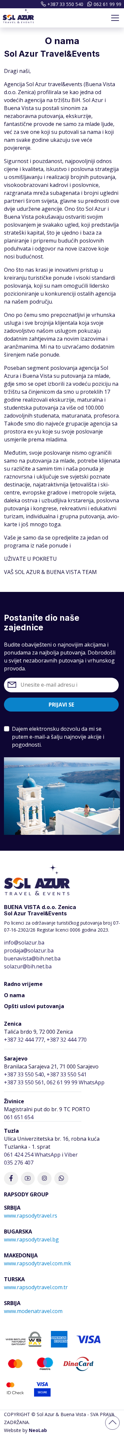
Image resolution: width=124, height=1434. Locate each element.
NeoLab (38, 1430)
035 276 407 (18, 1162)
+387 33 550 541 (67, 1074)
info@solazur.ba (24, 942)
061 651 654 (18, 1117)
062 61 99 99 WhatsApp (75, 1082)
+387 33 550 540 (65, 4)
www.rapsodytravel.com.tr (36, 1287)
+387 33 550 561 (24, 1082)
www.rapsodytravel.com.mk (37, 1263)
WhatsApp (48, 1154)
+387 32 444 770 (67, 1039)
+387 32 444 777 (24, 1039)
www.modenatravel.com (33, 1311)
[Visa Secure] (42, 1387)
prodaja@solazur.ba (29, 950)
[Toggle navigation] (115, 18)
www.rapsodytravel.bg (31, 1239)
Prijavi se (61, 704)
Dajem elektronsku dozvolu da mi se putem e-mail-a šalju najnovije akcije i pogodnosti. (58, 736)
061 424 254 (18, 1154)
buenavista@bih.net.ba (32, 958)
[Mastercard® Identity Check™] (15, 1387)
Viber (71, 1154)
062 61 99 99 (107, 4)
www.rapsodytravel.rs (30, 1215)
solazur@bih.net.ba (28, 966)
